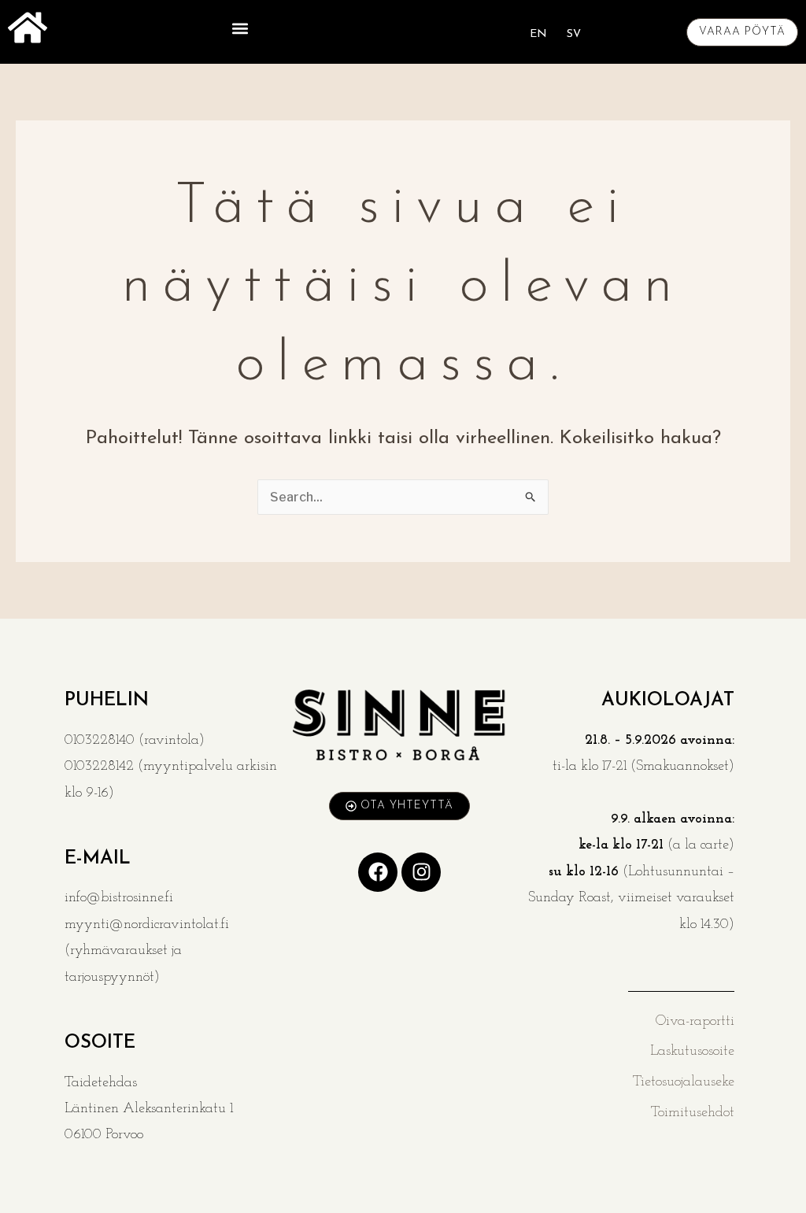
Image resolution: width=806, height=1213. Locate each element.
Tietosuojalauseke (683, 1082)
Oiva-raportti (695, 1022)
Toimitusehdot (692, 1113)
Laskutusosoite (692, 1052)
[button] (240, 28)
